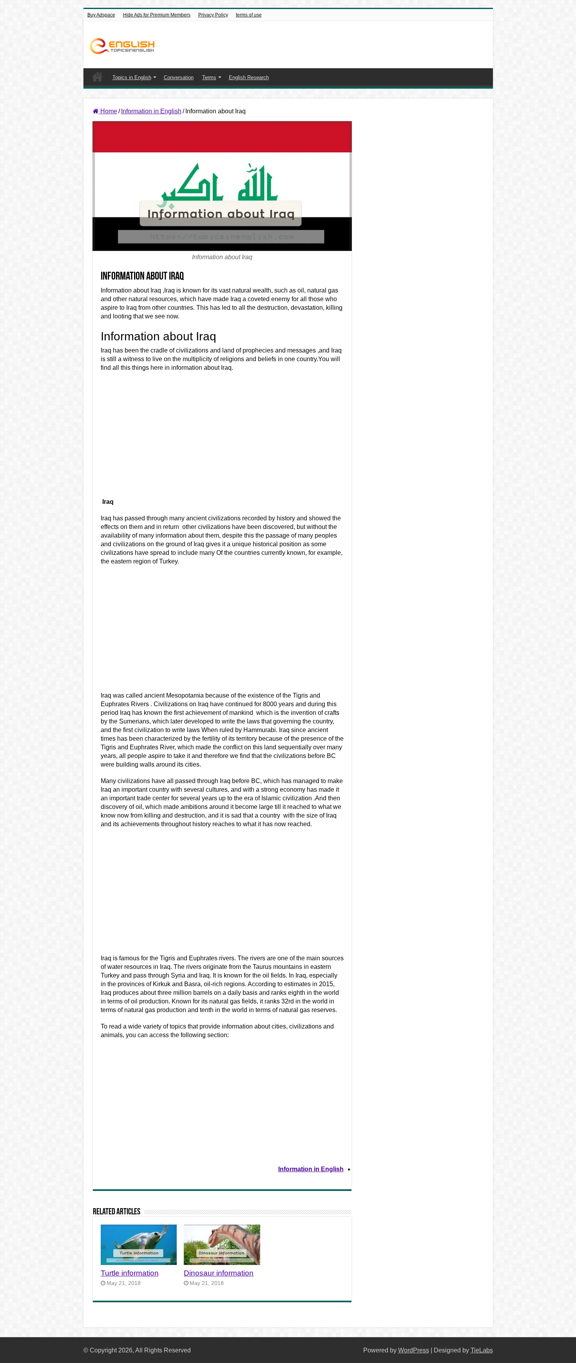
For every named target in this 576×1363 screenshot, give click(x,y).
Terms (209, 77)
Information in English (151, 111)
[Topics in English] (123, 44)
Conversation (179, 77)
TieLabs (482, 1350)
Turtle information (130, 1273)
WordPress (413, 1350)
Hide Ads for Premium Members (156, 15)
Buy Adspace (101, 15)
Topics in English (131, 77)
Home (97, 76)
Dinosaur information (219, 1273)
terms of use (249, 15)
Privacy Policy (213, 15)
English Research (249, 77)
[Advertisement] (222, 439)
